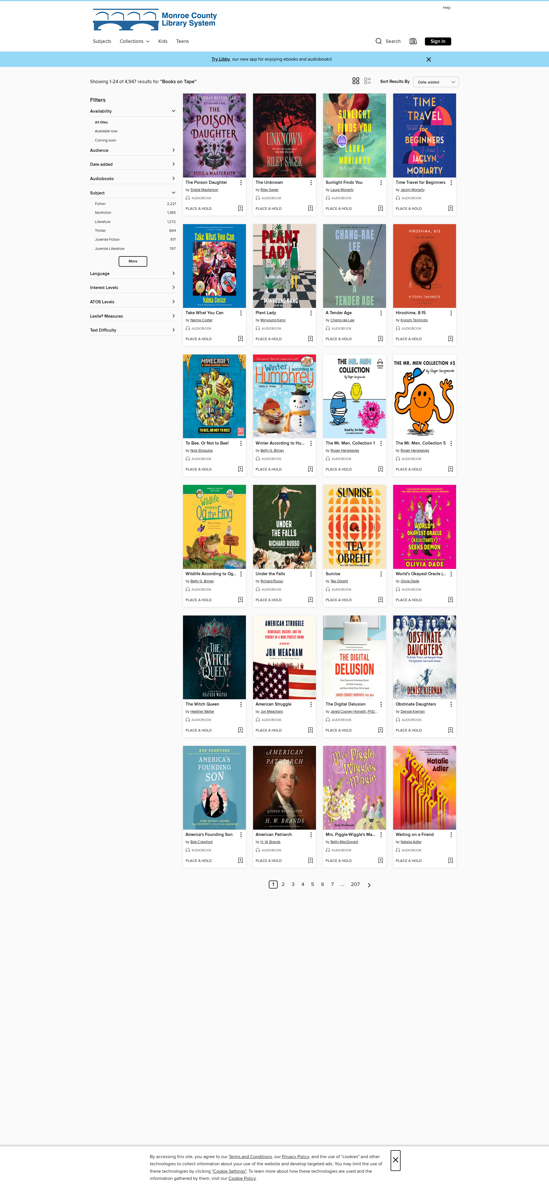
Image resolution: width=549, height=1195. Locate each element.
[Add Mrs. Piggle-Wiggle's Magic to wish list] (380, 861)
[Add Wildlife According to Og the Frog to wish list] (240, 600)
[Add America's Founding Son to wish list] (240, 861)
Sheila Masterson (204, 190)
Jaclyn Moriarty (413, 190)
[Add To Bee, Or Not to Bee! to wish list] (240, 469)
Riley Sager (269, 190)
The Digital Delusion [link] (346, 704)
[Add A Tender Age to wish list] (380, 339)
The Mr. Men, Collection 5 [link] (421, 443)
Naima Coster (201, 320)
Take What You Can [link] (205, 313)
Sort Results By (395, 81)
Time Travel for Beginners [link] (420, 182)
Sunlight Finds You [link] (344, 182)
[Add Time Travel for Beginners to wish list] (450, 209)
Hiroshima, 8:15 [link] (411, 313)
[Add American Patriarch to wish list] (310, 861)
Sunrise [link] (333, 574)
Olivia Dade (410, 581)
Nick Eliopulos (201, 450)
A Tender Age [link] (339, 313)
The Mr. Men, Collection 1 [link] (350, 443)
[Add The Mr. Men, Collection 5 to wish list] (450, 469)
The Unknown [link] (269, 182)
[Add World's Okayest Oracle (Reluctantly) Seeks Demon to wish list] (450, 600)
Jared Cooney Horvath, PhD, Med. (355, 711)
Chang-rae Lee (342, 320)
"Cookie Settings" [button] (229, 1171)
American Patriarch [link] (274, 834)
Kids (163, 41)
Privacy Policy (295, 1157)
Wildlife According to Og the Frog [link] (212, 574)
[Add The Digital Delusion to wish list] (380, 730)
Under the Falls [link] (270, 574)
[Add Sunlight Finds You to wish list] (380, 209)
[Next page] (369, 884)
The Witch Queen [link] (202, 704)
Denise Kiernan (413, 711)
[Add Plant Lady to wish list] (310, 339)
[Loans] (413, 42)
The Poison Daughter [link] (206, 182)
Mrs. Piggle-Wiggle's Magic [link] (352, 834)
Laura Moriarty (342, 190)
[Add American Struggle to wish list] (310, 730)
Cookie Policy (242, 1178)
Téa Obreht (339, 581)
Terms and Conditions (250, 1157)
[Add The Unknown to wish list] (310, 209)
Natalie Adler (411, 842)
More (133, 261)
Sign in (438, 41)
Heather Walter (202, 711)
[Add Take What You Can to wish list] (240, 339)
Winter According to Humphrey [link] (282, 443)
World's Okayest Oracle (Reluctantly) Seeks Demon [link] (422, 574)
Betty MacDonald (344, 842)
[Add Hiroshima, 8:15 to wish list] (450, 339)
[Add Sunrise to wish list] (380, 600)
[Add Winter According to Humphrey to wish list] (310, 469)
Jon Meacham (271, 711)
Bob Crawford (201, 842)
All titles (101, 122)
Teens (182, 41)
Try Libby (221, 59)
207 (355, 884)
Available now (106, 131)
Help (446, 8)
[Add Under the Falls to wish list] (310, 600)
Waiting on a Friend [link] (415, 834)
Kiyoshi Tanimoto (414, 320)
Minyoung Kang (272, 320)
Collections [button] (133, 41)
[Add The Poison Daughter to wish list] (240, 209)
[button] (387, 42)
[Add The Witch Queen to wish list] (240, 730)
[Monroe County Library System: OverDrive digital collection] (156, 20)
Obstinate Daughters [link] (416, 704)
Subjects (102, 41)
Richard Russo (271, 581)
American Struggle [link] (273, 704)
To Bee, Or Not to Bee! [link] (207, 443)
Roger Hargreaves (345, 450)
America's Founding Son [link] (209, 834)
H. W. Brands (270, 842)
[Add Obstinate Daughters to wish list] (450, 730)
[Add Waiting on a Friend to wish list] (450, 861)
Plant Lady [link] (266, 313)
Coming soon (105, 140)
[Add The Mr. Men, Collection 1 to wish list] (380, 469)
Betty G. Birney (272, 450)
